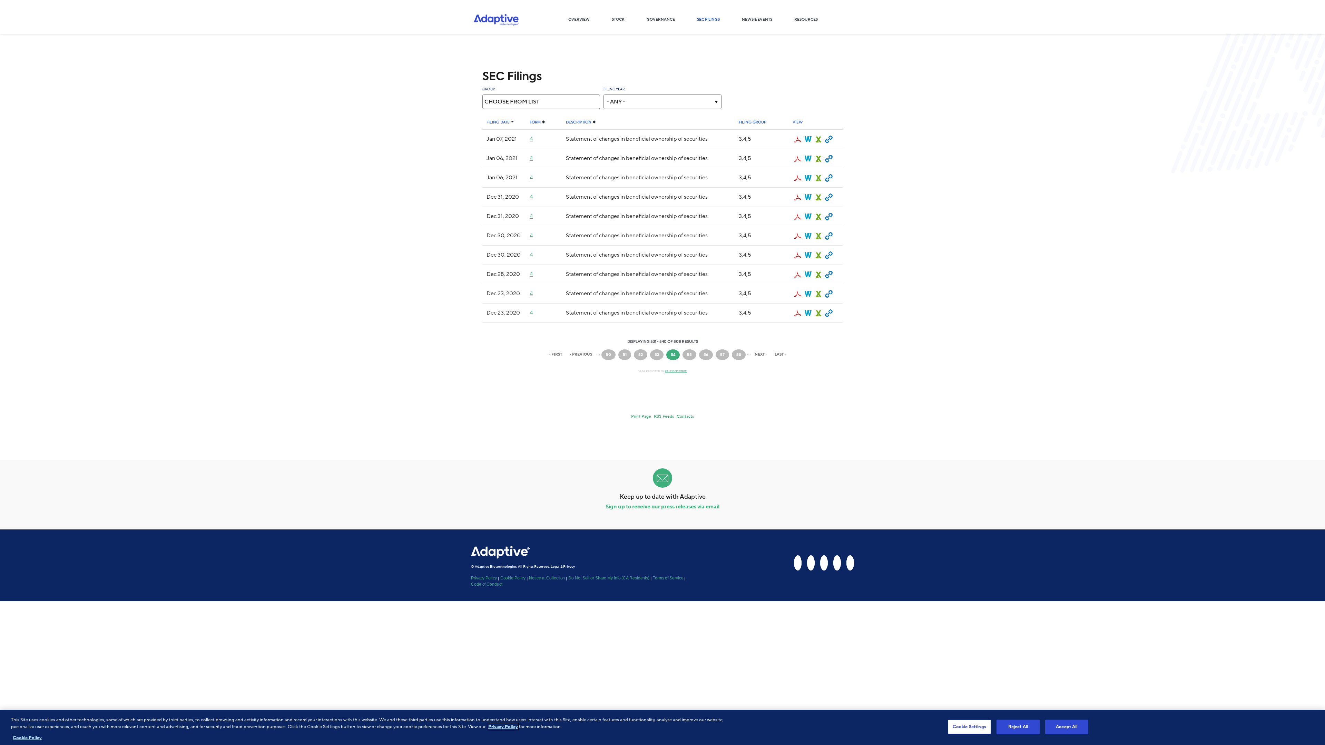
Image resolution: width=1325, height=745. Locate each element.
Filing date (498, 122)
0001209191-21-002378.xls (818, 158)
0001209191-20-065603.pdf (798, 255)
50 (610, 354)
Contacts (685, 416)
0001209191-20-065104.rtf (808, 313)
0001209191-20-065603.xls (818, 255)
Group (488, 89)
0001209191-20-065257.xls (818, 274)
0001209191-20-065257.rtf (808, 274)
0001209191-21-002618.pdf (798, 139)
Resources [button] (806, 19)
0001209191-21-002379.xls (818, 178)
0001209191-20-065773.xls (818, 197)
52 (642, 354)
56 (708, 354)
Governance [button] (661, 19)
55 (691, 354)
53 (659, 354)
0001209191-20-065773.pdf (798, 197)
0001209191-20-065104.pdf (798, 313)
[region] (662, 727)
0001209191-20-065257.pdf (798, 274)
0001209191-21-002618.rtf (808, 139)
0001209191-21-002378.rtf (808, 158)
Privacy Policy (484, 578)
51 (627, 354)
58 (740, 354)
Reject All (1018, 727)
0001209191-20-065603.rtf (808, 255)
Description (578, 122)
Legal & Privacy (563, 566)
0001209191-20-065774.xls (818, 216)
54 (675, 356)
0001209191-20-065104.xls (818, 313)
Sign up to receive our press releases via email (662, 506)
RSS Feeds (664, 416)
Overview (584, 19)
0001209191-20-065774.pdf (798, 216)
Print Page (641, 416)
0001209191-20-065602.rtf (808, 236)
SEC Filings (714, 19)
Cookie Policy (513, 578)
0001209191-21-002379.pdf (798, 178)
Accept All (1066, 727)
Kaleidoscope (676, 371)
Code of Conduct (486, 584)
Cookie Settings (969, 727)
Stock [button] (618, 19)
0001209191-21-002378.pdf (798, 158)
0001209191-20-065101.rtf (808, 294)
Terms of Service (668, 578)
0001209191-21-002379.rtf (808, 178)
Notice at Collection (547, 578)
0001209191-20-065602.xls (818, 236)
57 (724, 354)
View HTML (829, 139)
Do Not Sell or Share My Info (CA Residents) (608, 578)
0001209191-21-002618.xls (818, 139)
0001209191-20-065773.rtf (808, 197)
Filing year (614, 89)
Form (535, 122)
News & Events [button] (757, 19)
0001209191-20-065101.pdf (798, 294)
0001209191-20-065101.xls (818, 294)
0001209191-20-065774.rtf (808, 216)
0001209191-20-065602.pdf (798, 236)
